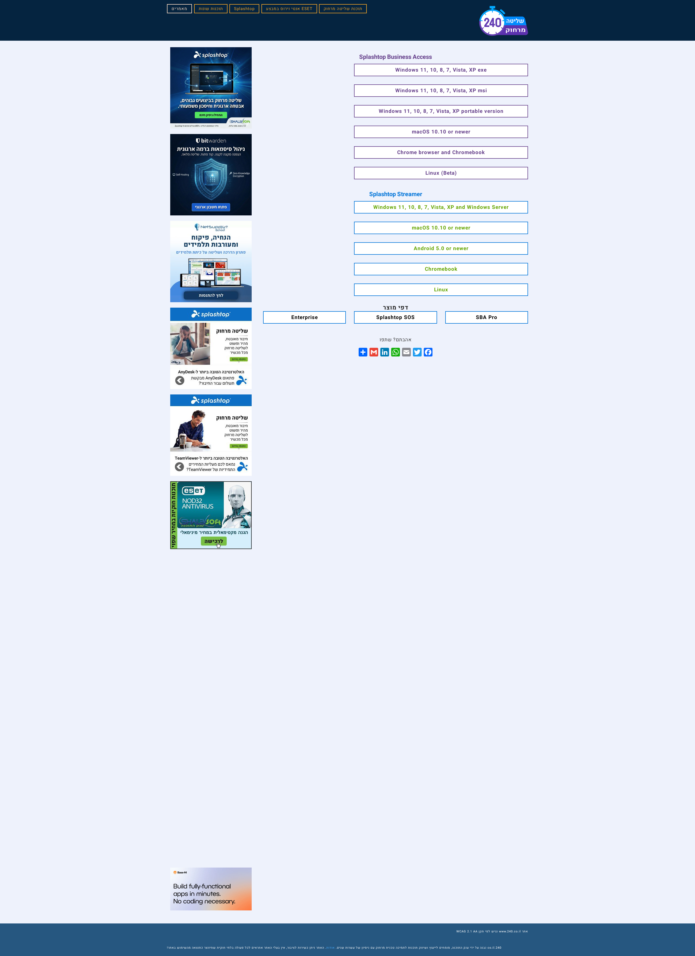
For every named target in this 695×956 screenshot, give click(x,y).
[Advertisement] (211, 588)
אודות (330, 947)
